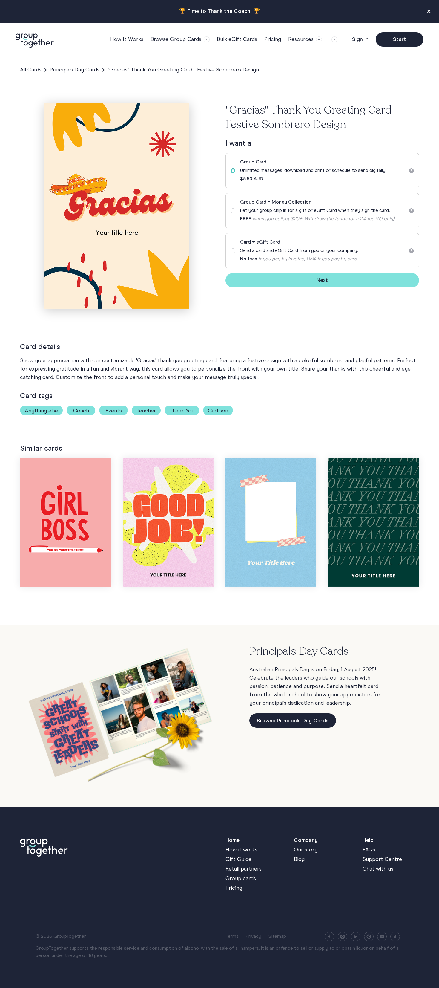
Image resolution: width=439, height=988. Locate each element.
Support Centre (382, 859)
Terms (232, 936)
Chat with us (378, 869)
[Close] (429, 11)
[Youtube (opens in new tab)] (382, 936)
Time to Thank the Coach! (219, 11)
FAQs (369, 850)
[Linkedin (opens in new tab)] (355, 936)
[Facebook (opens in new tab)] (329, 936)
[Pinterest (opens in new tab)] (369, 936)
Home (232, 840)
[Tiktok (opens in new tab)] (395, 936)
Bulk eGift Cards (237, 39)
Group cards (240, 878)
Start (399, 39)
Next (322, 280)
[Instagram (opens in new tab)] (342, 936)
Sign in (360, 39)
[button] (333, 39)
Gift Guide (238, 859)
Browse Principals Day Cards (293, 721)
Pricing (272, 39)
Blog (299, 859)
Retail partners (243, 869)
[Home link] (117, 846)
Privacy (253, 936)
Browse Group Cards (176, 39)
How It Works (126, 39)
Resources (301, 39)
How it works (241, 850)
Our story (305, 850)
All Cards (31, 70)
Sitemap (277, 936)
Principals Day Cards (74, 70)
